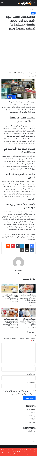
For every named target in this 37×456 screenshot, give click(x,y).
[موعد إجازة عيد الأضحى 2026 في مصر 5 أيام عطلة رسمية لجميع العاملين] (9, 288)
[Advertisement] (18, 51)
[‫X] (27, 246)
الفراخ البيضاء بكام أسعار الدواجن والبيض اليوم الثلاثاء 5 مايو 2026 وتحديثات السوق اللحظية (10, 322)
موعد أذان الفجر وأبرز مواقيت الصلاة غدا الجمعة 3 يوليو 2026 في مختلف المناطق (28, 322)
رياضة (34, 437)
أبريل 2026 (32, 422)
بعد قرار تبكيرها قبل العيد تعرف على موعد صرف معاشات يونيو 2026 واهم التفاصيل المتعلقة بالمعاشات (28, 299)
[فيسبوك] (32, 246)
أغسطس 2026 (31, 409)
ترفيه (34, 434)
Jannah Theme (5, 450)
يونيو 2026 (32, 415)
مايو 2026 (33, 419)
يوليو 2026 (32, 412)
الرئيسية (31, 9)
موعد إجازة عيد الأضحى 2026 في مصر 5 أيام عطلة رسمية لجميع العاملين (10, 297)
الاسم (33, 365)
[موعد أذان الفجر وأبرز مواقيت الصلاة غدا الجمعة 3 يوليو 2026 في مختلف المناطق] (27, 312)
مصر (27, 9)
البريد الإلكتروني (31, 374)
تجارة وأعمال (32, 431)
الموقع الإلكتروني (31, 382)
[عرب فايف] (24, 3)
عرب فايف (30, 73)
